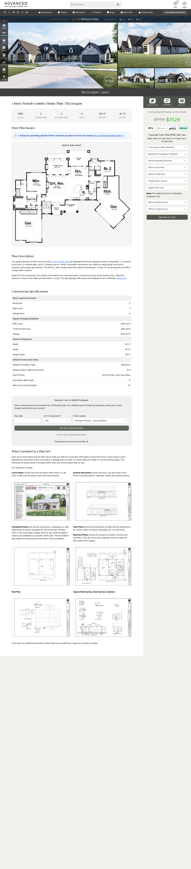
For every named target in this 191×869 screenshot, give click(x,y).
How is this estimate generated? (71, 434)
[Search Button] (118, 4)
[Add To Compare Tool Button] (167, 100)
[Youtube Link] (14, 12)
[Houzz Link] (27, 12)
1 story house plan (60, 261)
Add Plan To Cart (167, 217)
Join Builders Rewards (175, 12)
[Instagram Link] (9, 12)
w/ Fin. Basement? (52, 416)
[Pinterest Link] (5, 12)
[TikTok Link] (23, 12)
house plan (121, 278)
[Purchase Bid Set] (182, 100)
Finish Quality (79, 416)
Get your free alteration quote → (108, 135)
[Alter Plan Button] (152, 100)
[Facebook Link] (18, 12)
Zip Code (18, 416)
